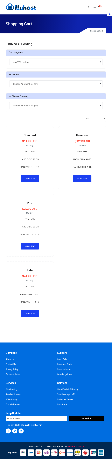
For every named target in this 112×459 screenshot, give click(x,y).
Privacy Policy (12, 369)
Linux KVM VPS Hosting (67, 389)
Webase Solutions (75, 446)
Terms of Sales (13, 374)
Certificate (62, 404)
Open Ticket (62, 359)
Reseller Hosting (13, 394)
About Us (10, 359)
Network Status (64, 369)
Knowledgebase (64, 374)
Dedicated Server (65, 399)
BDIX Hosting (12, 399)
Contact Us (11, 364)
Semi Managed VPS (66, 394)
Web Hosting (11, 389)
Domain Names (13, 404)
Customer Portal (64, 364)
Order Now (30, 178)
